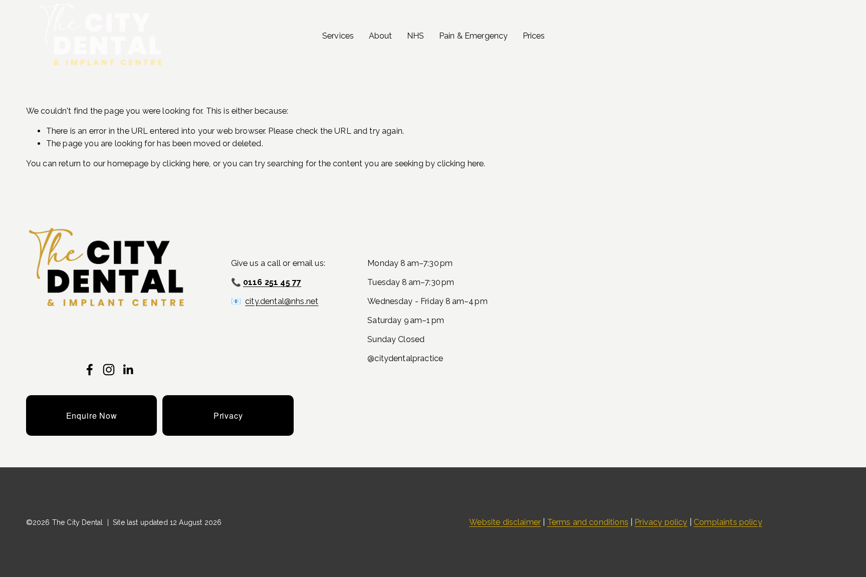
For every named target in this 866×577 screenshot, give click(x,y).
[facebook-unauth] (90, 370)
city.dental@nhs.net (281, 301)
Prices (534, 36)
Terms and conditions (587, 522)
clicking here (185, 163)
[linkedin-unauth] (128, 370)
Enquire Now (91, 415)
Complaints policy (728, 522)
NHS (415, 36)
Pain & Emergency (473, 36)
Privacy (228, 415)
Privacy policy (660, 522)
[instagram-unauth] (109, 370)
